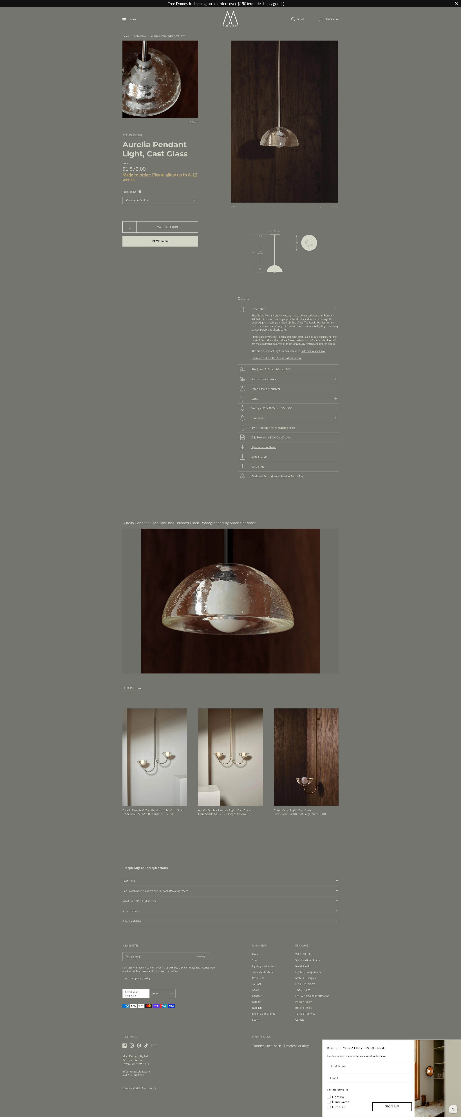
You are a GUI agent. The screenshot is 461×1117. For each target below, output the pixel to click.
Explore (127, 688)
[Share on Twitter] (195, 107)
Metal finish (129, 191)
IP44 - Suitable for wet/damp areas (273, 427)
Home (125, 35)
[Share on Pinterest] (195, 113)
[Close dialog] (457, 1043)
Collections (140, 35)
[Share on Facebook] (195, 100)
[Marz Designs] (231, 25)
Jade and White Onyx (313, 351)
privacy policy (143, 978)
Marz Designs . (149, 1088)
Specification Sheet (263, 447)
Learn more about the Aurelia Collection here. (277, 358)
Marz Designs (134, 134)
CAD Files (257, 466)
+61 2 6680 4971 (133, 1075)
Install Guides (259, 456)
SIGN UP (392, 1106)
